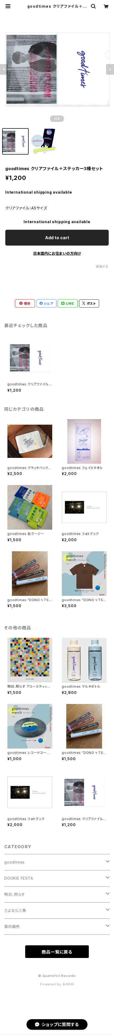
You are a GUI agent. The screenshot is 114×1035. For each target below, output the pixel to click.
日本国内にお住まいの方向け (57, 253)
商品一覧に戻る (57, 952)
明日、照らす (14, 894)
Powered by (51, 984)
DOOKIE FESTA (18, 878)
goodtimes (14, 862)
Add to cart (57, 237)
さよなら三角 (15, 910)
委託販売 (12, 926)
